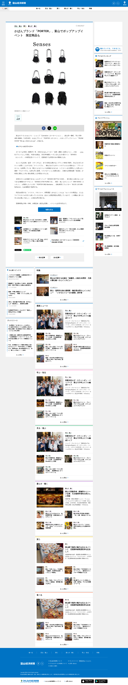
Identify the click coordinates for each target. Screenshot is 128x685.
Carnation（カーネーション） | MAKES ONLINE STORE (65, 241)
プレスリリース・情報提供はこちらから (80, 661)
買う (58, 8)
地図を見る (49, 210)
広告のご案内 (53, 666)
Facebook (113, 3)
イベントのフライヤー (25, 146)
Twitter (118, 3)
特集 (90, 8)
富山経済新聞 (17, 3)
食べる (38, 8)
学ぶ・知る (80, 8)
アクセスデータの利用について (58, 663)
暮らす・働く (68, 8)
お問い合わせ (73, 663)
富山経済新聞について (56, 661)
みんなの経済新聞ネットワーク (29, 681)
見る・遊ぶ (48, 8)
